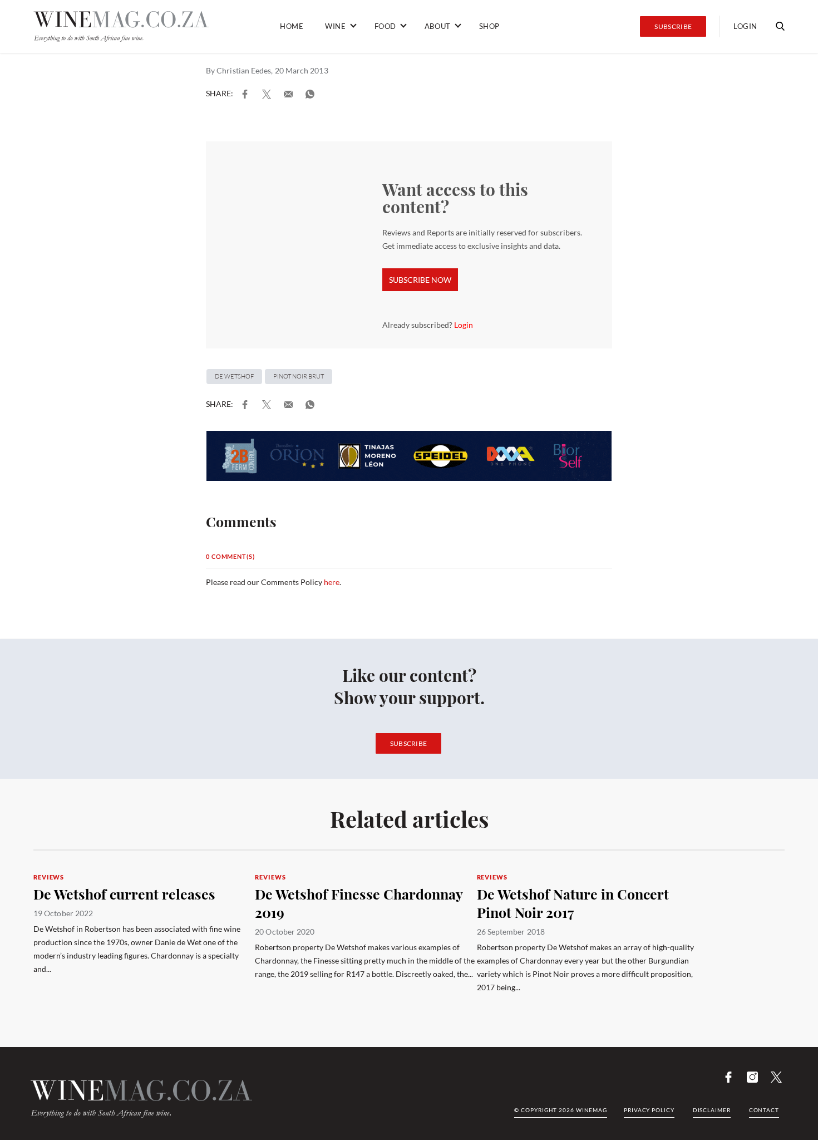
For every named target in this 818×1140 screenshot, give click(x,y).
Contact (764, 1110)
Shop (489, 26)
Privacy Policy (649, 1110)
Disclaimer (712, 1110)
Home (291, 26)
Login (745, 26)
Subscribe (673, 26)
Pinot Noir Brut (298, 376)
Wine (335, 26)
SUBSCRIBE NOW (420, 279)
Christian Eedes (243, 70)
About (438, 26)
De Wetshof (234, 376)
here (331, 582)
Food (385, 26)
